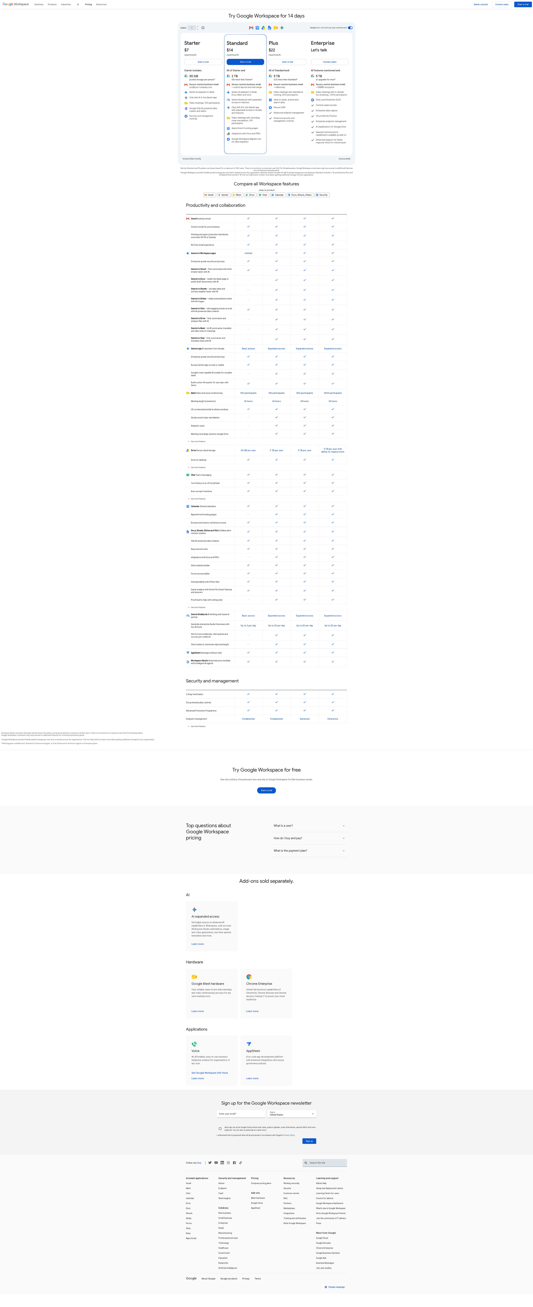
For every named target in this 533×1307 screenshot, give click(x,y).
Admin (221, 1183)
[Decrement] (198, 29)
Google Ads (321, 1258)
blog (199, 1163)
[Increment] (198, 26)
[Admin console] (481, 4)
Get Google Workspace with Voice (210, 1073)
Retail (221, 1228)
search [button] (306, 1163)
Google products (228, 1278)
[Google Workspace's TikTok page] (240, 1163)
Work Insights (224, 1198)
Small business (225, 1218)
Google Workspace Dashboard (329, 1203)
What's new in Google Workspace (331, 1208)
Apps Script (191, 1238)
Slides (188, 1218)
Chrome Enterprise (324, 1248)
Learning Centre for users (327, 1193)
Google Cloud (322, 1238)
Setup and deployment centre (329, 1188)
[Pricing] (89, 4)
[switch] (350, 27)
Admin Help (321, 1183)
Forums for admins (324, 1198)
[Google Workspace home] (15, 4)
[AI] (78, 4)
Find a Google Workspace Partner (331, 1213)
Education (222, 1258)
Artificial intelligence (227, 1268)
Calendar (190, 1198)
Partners (287, 1203)
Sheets (189, 1213)
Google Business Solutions (328, 1253)
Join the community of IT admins (331, 1218)
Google (191, 1278)
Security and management (232, 1178)
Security (287, 1188)
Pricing (254, 1178)
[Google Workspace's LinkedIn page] (222, 1163)
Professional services (228, 1238)
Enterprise (223, 1223)
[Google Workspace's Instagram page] (228, 1163)
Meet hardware (258, 1198)
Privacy (246, 1278)
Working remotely (291, 1183)
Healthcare (223, 1248)
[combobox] (292, 1114)
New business (224, 1213)
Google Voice (257, 1203)
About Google (208, 1278)
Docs (188, 1208)
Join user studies (323, 1268)
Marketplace (289, 1208)
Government (224, 1253)
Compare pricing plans (261, 1183)
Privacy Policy (289, 1135)
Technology (223, 1243)
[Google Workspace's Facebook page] (234, 1163)
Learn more (198, 944)
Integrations (289, 1213)
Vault (220, 1193)
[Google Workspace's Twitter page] (210, 1163)
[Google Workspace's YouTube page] (216, 1163)
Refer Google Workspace (295, 1223)
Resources (289, 1178)
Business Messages (325, 1263)
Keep (188, 1233)
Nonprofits (223, 1263)
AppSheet (255, 1208)
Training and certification (295, 1218)
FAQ (285, 1198)
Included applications (197, 1178)
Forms (189, 1223)
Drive (188, 1203)
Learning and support (327, 1178)
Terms (258, 1278)
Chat (188, 1193)
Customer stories (291, 1193)
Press (318, 1223)
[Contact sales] (502, 4)
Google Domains (323, 1243)
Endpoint (222, 1188)
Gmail (188, 1183)
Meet (188, 1188)
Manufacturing (225, 1233)
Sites (188, 1228)
